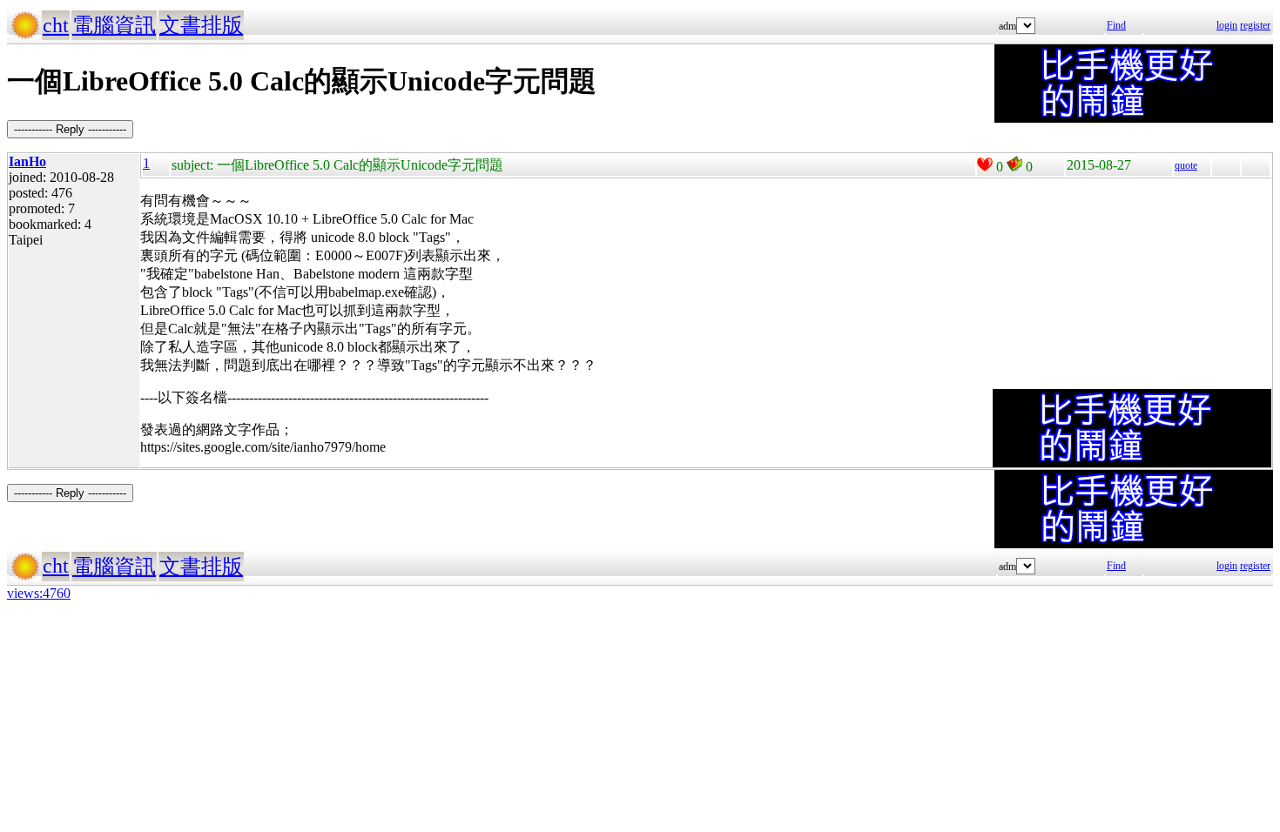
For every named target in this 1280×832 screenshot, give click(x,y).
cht (56, 25)
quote (1186, 165)
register (1255, 25)
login (1226, 25)
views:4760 (39, 593)
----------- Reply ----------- (70, 129)
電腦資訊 (114, 25)
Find (1116, 25)
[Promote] (985, 164)
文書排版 (201, 25)
